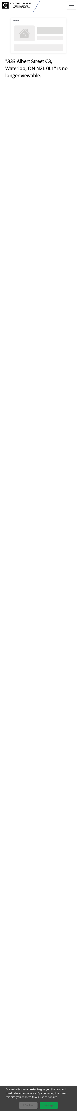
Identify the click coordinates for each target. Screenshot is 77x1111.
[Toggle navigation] (71, 5)
